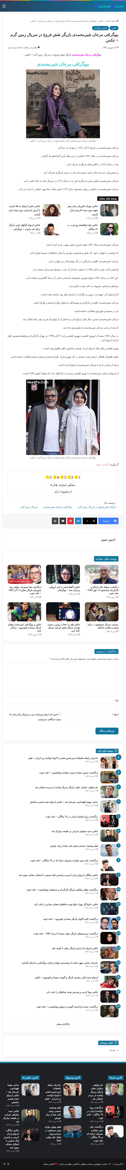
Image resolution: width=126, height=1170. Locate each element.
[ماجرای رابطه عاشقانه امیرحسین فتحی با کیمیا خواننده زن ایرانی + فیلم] (109, 762)
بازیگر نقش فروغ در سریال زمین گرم (97, 507)
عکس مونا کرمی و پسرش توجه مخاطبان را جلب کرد (72, 992)
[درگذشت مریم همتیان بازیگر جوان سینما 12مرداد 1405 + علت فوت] (109, 938)
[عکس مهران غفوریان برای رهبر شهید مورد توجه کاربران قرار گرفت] (109, 210)
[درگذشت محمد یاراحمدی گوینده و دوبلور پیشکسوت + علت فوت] (109, 1011)
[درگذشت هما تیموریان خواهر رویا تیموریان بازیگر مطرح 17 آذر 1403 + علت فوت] (24, 574)
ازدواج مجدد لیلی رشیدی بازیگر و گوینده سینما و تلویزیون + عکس (66, 977)
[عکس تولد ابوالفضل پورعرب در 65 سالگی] (109, 229)
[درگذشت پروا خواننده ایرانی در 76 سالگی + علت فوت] (109, 821)
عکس (101, 21)
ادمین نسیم (108, 539)
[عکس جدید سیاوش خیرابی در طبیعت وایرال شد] (109, 836)
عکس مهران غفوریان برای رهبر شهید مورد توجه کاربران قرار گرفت (82, 210)
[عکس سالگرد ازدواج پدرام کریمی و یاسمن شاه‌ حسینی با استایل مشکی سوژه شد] (109, 879)
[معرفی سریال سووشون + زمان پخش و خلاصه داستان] (101, 611)
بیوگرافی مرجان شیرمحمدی (57, 507)
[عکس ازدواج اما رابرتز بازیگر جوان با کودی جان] (109, 953)
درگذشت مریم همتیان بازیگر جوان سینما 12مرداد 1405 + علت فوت (66, 933)
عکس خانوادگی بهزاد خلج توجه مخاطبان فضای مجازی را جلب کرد (66, 904)
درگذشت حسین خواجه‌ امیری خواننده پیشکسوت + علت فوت (68, 773)
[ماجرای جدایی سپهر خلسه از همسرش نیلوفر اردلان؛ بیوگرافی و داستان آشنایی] (109, 967)
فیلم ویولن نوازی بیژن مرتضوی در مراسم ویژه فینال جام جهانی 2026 (53, 1134)
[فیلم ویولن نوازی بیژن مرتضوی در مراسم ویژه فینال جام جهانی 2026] (72, 1131)
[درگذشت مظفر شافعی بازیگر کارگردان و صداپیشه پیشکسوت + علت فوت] (109, 894)
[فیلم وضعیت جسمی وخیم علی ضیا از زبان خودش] (109, 850)
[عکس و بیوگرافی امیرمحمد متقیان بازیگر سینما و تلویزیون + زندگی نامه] (24, 611)
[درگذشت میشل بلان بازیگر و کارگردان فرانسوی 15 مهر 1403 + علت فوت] (101, 574)
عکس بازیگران (100, 28)
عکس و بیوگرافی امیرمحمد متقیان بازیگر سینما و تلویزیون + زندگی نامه (24, 627)
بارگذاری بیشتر (63, 1024)
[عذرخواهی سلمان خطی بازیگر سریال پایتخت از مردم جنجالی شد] (109, 792)
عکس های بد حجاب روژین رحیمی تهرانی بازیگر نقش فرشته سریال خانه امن (63, 627)
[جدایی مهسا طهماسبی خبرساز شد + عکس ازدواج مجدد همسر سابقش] (109, 806)
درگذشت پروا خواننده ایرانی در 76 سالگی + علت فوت (72, 816)
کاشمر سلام (48, 1164)
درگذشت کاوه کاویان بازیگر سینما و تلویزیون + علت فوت (70, 919)
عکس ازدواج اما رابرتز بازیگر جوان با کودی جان (75, 948)
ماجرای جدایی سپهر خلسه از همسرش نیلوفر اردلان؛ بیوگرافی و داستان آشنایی (60, 963)
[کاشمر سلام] (109, 6)
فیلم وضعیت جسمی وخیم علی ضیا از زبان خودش (74, 846)
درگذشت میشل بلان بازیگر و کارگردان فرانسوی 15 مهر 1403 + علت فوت (102, 590)
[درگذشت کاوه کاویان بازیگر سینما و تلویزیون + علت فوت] (109, 923)
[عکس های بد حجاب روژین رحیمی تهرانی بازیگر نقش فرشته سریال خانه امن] (63, 611)
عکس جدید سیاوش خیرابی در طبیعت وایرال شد (75, 831)
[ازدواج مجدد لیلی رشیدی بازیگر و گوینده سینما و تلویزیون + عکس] (109, 982)
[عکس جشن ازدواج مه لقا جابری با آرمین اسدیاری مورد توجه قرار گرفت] (52, 210)
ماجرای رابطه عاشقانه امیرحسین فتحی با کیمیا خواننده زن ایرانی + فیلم (63, 758)
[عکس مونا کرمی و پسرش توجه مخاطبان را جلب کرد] (109, 996)
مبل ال (112, 1050)
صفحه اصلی (110, 21)
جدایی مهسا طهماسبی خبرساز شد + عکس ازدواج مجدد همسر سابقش (64, 802)
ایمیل (115, 714)
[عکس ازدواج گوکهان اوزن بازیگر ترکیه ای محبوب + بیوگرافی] (52, 229)
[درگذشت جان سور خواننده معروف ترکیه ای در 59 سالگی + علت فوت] (109, 865)
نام (116, 700)
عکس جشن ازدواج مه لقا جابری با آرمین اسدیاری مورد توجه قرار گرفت (24, 210)
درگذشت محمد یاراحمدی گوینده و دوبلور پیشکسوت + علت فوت (67, 1007)
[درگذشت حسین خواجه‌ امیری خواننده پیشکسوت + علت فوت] (109, 777)
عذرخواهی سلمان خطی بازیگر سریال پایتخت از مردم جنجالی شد (66, 787)
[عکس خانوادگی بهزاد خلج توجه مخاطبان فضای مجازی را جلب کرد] (109, 909)
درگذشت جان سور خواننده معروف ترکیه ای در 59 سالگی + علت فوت (64, 860)
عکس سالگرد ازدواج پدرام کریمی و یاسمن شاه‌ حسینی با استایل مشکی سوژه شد (58, 875)
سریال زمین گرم (29, 507)
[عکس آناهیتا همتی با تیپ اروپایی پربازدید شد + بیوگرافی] (63, 574)
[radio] (48, 477)
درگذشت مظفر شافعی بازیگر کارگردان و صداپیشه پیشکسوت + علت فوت (62, 890)
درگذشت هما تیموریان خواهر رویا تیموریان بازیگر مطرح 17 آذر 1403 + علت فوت (25, 590)
